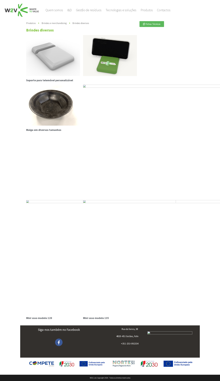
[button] (151, 24)
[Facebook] (59, 342)
